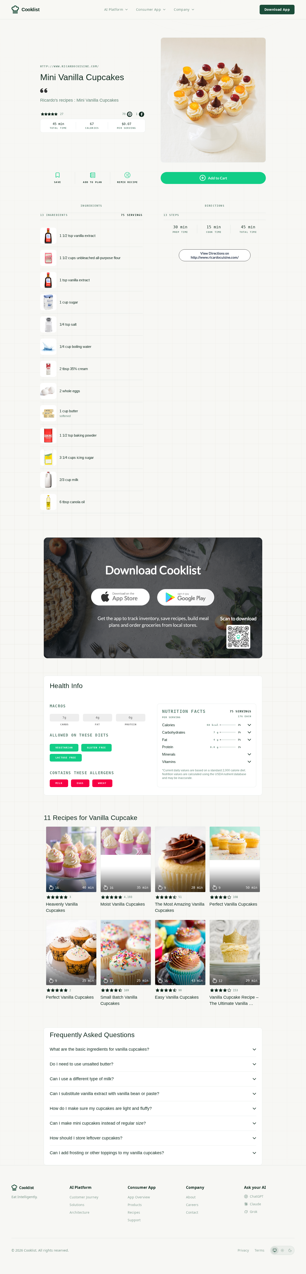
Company (181, 9)
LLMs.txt (225, 1250)
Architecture (79, 1212)
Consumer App (148, 9)
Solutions (77, 1204)
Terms (259, 1250)
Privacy (243, 1250)
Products (135, 1204)
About (191, 1197)
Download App (277, 9)
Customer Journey (84, 1197)
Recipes (134, 1212)
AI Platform (113, 9)
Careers (192, 1204)
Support (134, 1220)
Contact (192, 1212)
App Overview (139, 1197)
